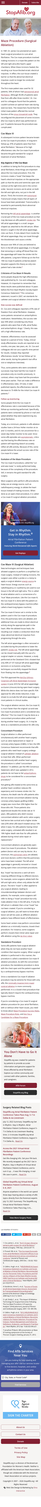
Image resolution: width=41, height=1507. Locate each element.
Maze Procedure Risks (10, 1014)
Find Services (20, 1384)
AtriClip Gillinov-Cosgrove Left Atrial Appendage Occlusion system (18, 680)
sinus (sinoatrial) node (23, 114)
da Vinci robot (26, 936)
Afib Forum (20, 1085)
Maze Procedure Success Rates (26, 1011)
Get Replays (20, 553)
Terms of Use (21, 1448)
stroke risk (31, 220)
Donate (20, 1441)
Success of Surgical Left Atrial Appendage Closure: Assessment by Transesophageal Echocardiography (20, 1288)
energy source (28, 581)
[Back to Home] (20, 11)
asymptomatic (27, 437)
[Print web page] (34, 1234)
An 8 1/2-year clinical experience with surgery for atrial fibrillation (20, 1244)
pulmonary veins (20, 854)
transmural (31, 195)
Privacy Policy (21, 1452)
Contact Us (20, 1434)
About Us (20, 1427)
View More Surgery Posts (20, 1218)
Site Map (21, 1457)
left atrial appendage (21, 213)
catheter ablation (31, 753)
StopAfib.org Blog (20, 1092)
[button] (27, 1234)
